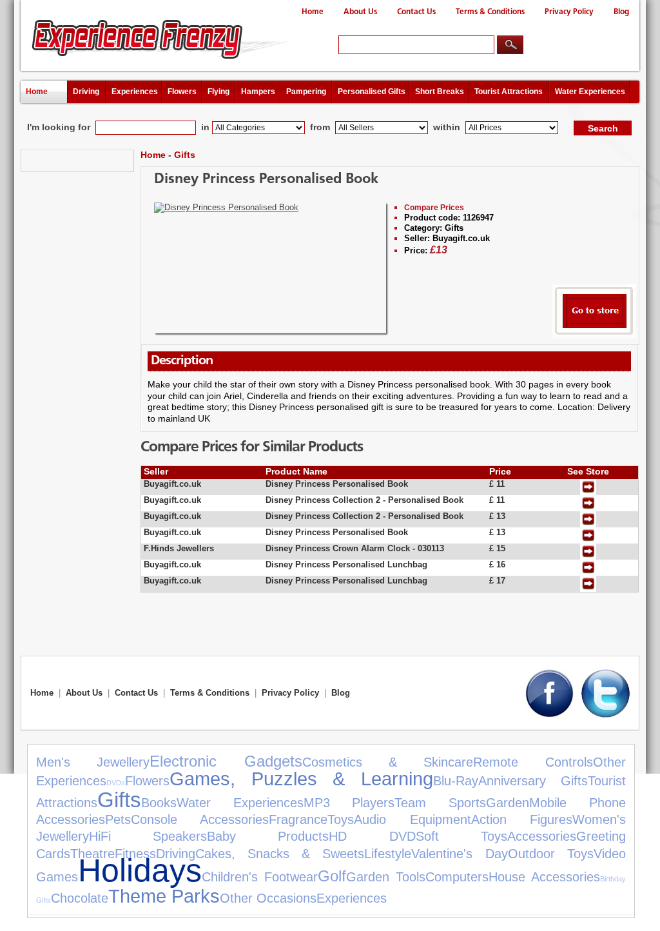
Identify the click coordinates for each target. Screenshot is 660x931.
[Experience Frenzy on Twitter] (605, 715)
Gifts (184, 155)
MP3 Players (349, 803)
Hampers (258, 91)
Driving (86, 91)
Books (159, 803)
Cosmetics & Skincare (388, 762)
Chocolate (79, 898)
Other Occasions (268, 898)
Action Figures (521, 819)
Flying (218, 91)
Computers (457, 877)
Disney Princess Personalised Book (266, 179)
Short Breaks (439, 91)
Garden (507, 803)
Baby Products (268, 836)
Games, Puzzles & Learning (301, 779)
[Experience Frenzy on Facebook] (549, 715)
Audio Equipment (412, 819)
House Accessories (544, 877)
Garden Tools (385, 877)
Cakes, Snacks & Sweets (279, 854)
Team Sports (440, 803)
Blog (621, 12)
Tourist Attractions (508, 91)
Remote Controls (532, 762)
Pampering (306, 91)
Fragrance (298, 819)
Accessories (541, 836)
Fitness (135, 854)
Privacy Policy (569, 12)
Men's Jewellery (93, 762)
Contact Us (416, 12)
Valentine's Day (459, 854)
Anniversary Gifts (533, 781)
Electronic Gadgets (226, 761)
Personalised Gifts (371, 91)
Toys (340, 819)
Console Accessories (200, 819)
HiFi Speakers (148, 836)
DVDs (115, 783)
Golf (332, 876)
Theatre (92, 854)
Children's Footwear (260, 877)
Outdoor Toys (551, 854)
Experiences (135, 91)
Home (313, 12)
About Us (360, 12)
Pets (118, 819)
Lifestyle (387, 854)
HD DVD (372, 836)
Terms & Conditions (490, 12)
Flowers (182, 91)
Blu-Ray (455, 781)
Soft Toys (461, 836)
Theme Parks (164, 896)
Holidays (140, 870)
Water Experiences (590, 91)
